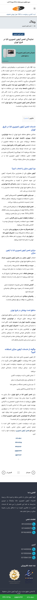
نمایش (26, 118)
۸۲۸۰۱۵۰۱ (18, 438)
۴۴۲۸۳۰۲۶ (18, 447)
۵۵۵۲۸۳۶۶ (18, 451)
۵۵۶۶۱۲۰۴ (18, 455)
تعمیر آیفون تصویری (26, 26)
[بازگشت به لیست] (18, 472)
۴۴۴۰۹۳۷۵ (18, 442)
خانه (34, 26)
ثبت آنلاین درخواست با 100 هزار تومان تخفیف (20, 14)
